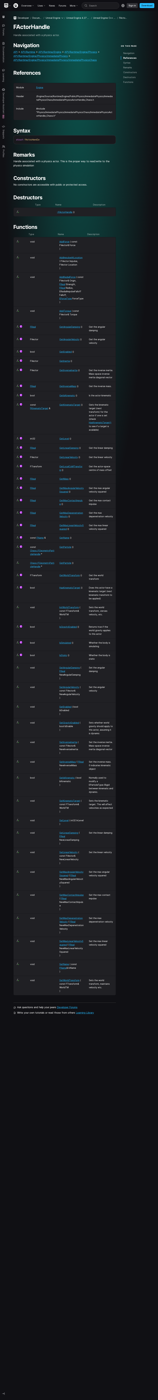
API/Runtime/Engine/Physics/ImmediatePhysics (40, 56)
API (15, 52)
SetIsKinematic (67, 777)
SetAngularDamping (69, 667)
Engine (39, 87)
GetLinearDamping (69, 448)
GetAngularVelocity (69, 339)
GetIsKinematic (67, 395)
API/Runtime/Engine (49, 52)
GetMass (64, 478)
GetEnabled (65, 351)
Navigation (128, 53)
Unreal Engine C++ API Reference (104, 18)
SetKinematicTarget (69, 800)
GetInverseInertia (68, 370)
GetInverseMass (67, 386)
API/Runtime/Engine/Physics (80, 52)
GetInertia (64, 361)
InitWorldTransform (69, 607)
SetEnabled (65, 706)
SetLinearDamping (68, 832)
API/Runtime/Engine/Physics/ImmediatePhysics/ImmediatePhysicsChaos (55, 60)
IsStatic (63, 655)
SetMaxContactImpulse (71, 895)
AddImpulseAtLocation (71, 257)
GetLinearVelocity (68, 457)
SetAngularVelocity (69, 687)
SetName (64, 964)
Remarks (127, 67)
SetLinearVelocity (68, 852)
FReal (62, 284)
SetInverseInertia (68, 742)
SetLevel (64, 820)
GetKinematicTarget (69, 404)
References (130, 58)
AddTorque (65, 311)
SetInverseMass (67, 761)
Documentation (37, 18)
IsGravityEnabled (68, 626)
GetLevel (64, 438)
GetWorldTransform (69, 575)
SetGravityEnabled (69, 722)
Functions (128, 82)
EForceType (65, 298)
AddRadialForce (67, 277)
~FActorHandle (64, 212)
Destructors (129, 77)
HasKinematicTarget (69, 587)
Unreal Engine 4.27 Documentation (78, 18)
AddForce (64, 241)
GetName (64, 537)
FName (40, 537)
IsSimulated (65, 642)
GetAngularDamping (69, 326)
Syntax (127, 62)
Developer (23, 18)
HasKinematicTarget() (100, 422)
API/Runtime (28, 52)
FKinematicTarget (39, 408)
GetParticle (65, 547)
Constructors (130, 72)
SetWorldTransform (69, 980)
